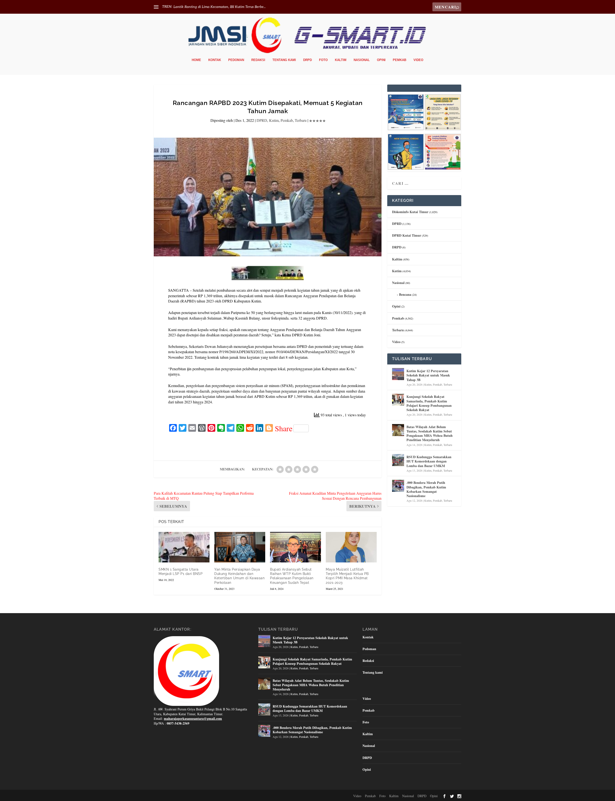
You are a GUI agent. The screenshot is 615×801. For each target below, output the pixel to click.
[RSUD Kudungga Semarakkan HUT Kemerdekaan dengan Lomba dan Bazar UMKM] (398, 460)
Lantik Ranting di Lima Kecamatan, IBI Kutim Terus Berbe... (219, 7)
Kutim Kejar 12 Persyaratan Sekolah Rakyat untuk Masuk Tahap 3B (428, 375)
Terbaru (301, 120)
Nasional (362, 60)
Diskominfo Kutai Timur (410, 211)
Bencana (405, 294)
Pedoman (236, 60)
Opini (381, 60)
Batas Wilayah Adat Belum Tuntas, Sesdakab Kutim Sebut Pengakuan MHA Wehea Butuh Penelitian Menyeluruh (429, 433)
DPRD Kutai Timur (406, 235)
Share (283, 428)
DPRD (262, 120)
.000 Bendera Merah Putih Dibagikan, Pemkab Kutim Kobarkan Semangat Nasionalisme (426, 489)
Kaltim (340, 60)
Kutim (274, 120)
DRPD (307, 60)
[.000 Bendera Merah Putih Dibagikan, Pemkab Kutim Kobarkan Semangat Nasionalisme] (398, 486)
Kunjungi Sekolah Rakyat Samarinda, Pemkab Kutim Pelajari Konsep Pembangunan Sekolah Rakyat (429, 403)
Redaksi (258, 60)
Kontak (214, 60)
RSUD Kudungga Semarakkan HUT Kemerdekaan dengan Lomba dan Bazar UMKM (428, 461)
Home (196, 60)
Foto (323, 60)
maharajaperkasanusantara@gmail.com (193, 718)
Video (418, 60)
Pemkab (399, 60)
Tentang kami (284, 60)
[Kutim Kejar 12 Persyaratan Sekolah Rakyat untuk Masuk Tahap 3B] (398, 374)
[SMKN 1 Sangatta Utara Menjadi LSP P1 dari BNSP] (184, 547)
